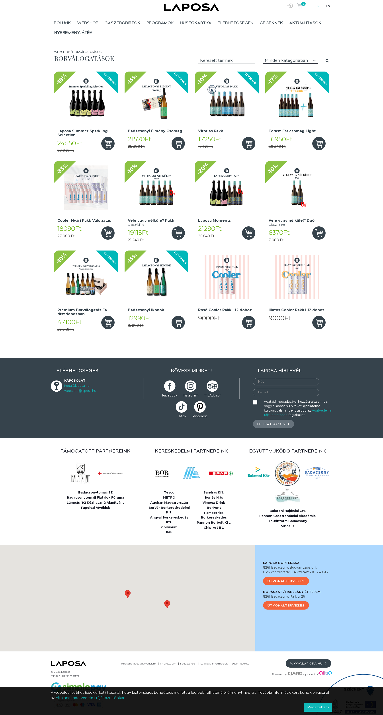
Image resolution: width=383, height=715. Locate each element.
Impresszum (168, 663)
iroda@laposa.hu (77, 386)
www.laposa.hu (307, 663)
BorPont (214, 508)
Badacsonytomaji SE (95, 492)
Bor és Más (214, 497)
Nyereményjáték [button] (73, 32)
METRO (169, 497)
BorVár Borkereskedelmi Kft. (169, 510)
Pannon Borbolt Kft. (214, 523)
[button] (128, 594)
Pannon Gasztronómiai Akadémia (287, 516)
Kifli (169, 532)
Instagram (191, 395)
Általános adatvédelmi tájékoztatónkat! (90, 698)
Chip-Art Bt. (214, 528)
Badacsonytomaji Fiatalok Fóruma (95, 497)
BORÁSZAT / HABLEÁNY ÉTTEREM (291, 592)
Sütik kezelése (240, 663)
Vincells (287, 526)
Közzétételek (188, 663)
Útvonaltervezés (286, 581)
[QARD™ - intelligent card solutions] (295, 674)
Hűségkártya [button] (195, 23)
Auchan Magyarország (169, 503)
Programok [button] (160, 23)
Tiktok (181, 416)
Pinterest (200, 416)
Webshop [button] (87, 23)
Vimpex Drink (214, 503)
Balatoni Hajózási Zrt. (288, 511)
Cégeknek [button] (271, 23)
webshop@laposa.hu (80, 391)
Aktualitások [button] (305, 23)
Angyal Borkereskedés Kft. (169, 519)
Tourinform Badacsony (287, 521)
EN (328, 5)
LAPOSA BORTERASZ (281, 563)
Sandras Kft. (213, 492)
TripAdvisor (212, 395)
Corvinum (169, 527)
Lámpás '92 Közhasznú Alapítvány (95, 503)
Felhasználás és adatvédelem (138, 663)
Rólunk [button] (62, 23)
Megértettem (318, 707)
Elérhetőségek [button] (236, 23)
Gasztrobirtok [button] (122, 23)
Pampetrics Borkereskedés (214, 515)
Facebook (169, 395)
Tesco (169, 492)
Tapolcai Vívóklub (95, 508)
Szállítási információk (214, 663)
